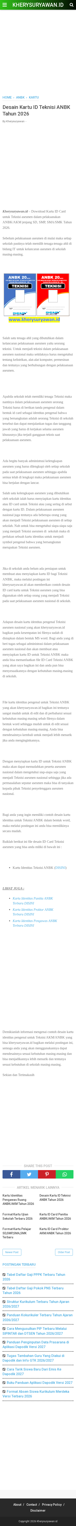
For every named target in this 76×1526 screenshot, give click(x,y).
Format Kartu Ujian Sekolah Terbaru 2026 (18, 1216)
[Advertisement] (38, 53)
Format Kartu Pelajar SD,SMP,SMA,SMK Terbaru (17, 1233)
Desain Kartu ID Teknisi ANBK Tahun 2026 (55, 1197)
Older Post (64, 1252)
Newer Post (12, 1252)
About (17, 1504)
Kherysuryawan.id (38, 5)
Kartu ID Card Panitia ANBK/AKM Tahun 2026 (55, 1216)
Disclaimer (38, 1510)
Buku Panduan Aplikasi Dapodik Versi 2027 (39, 1383)
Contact (31, 1504)
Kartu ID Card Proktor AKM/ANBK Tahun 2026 (55, 1231)
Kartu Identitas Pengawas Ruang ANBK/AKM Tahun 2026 (18, 1199)
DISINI (60, 867)
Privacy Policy (52, 1504)
